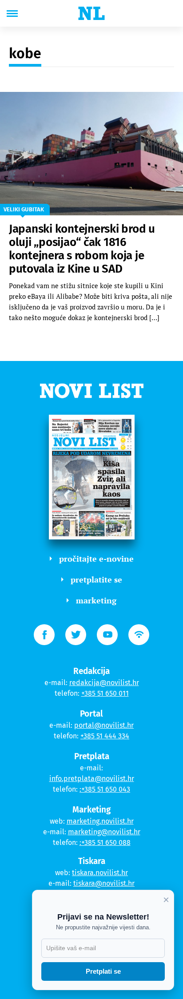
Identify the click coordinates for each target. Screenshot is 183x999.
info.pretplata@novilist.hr (91, 778)
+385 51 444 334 (104, 736)
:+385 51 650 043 (105, 789)
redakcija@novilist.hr (104, 682)
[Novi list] (91, 13)
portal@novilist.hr (104, 725)
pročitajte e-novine (96, 558)
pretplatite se (96, 579)
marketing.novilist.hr (100, 821)
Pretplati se (103, 971)
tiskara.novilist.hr (100, 872)
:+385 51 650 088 (105, 842)
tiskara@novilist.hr (104, 883)
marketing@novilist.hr (104, 832)
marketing (96, 600)
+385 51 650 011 (105, 693)
